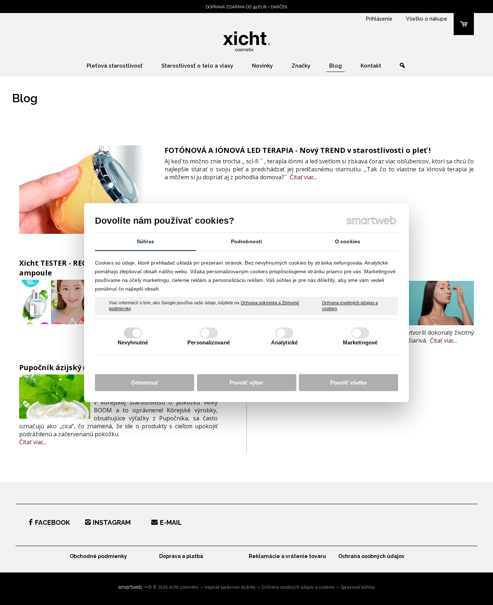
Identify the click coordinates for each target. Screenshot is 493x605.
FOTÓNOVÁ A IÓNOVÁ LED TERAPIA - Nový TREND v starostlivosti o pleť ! (298, 150)
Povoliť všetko (348, 382)
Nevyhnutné (133, 342)
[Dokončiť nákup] (464, 24)
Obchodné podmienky (98, 556)
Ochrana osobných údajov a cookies (350, 305)
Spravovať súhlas (358, 587)
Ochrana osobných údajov (371, 556)
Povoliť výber (246, 382)
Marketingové (360, 342)
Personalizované (208, 342)
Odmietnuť (144, 382)
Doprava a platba (181, 556)
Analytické (284, 342)
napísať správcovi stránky (230, 587)
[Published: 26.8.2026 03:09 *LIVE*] (147, 587)
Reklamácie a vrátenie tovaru (287, 556)
